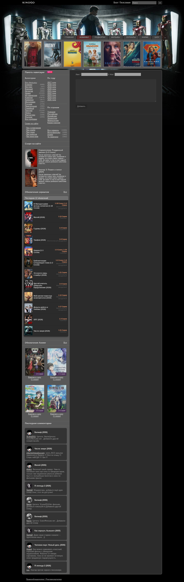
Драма (28, 93)
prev (25, 54)
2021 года (51, 91)
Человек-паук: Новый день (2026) (49, 545)
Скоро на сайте (31, 123)
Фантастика (30, 115)
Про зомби (30, 130)
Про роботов (31, 134)
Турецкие (51, 112)
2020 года (51, 89)
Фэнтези (28, 117)
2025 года (51, 100)
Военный (29, 89)
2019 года (51, 87)
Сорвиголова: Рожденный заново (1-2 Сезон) (51, 151)
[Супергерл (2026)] (152, 54)
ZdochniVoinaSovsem (35, 453)
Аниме (50, 135)
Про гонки (30, 132)
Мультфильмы (53, 132)
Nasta (28, 504)
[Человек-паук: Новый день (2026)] (33, 54)
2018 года (51, 85)
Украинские (52, 118)
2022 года (51, 93)
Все (65, 192)
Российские (52, 114)
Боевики (28, 85)
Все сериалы (53, 130)
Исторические (31, 95)
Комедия (29, 98)
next (159, 54)
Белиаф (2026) (40, 432)
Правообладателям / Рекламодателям (44, 579)
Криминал (29, 100)
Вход (116, 2)
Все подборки (31, 119)
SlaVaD (29, 490)
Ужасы (28, 113)
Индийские (52, 116)
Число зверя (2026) (43, 449)
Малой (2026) (40, 465)
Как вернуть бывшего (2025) (47, 531)
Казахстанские (53, 123)
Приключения (31, 106)
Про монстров (32, 136)
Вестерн (28, 87)
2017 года (51, 82)
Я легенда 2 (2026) (42, 486)
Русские (28, 104)
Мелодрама (30, 102)
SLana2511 (31, 436)
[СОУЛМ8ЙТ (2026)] (112, 54)
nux (27, 570)
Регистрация (125, 2)
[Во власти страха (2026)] (132, 54)
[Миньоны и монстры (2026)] (72, 54)
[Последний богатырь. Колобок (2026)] (92, 54)
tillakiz (29, 469)
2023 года (51, 95)
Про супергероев (33, 128)
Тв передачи (52, 137)
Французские (53, 120)
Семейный (29, 108)
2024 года (51, 98)
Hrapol (29, 549)
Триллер (28, 111)
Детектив (29, 91)
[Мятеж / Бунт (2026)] (53, 54)
